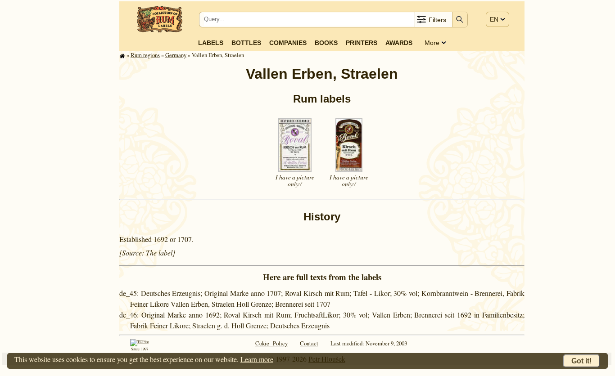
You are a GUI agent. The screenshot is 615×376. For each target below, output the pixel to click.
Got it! (581, 361)
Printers (361, 42)
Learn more (256, 359)
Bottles (246, 42)
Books (326, 42)
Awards (398, 42)
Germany (175, 55)
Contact (309, 343)
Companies (288, 42)
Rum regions (145, 55)
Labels (210, 42)
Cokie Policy (271, 343)
